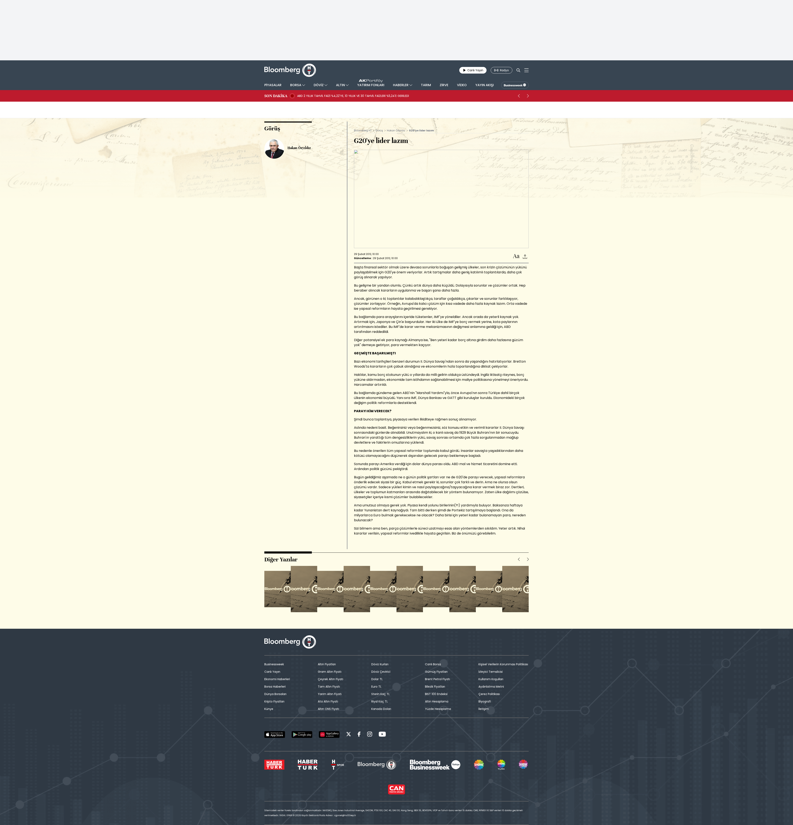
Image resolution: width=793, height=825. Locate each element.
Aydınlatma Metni (491, 687)
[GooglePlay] (302, 734)
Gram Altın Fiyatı (329, 672)
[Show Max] (524, 764)
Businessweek (274, 664)
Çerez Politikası (489, 694)
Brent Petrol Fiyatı (437, 679)
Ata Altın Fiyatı (328, 701)
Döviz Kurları (379, 664)
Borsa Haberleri (275, 687)
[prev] (518, 95)
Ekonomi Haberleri (277, 679)
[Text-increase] (516, 256)
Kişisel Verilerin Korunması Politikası (503, 664)
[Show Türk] (501, 764)
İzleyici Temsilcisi (490, 672)
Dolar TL (377, 679)
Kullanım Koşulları (490, 679)
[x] (348, 734)
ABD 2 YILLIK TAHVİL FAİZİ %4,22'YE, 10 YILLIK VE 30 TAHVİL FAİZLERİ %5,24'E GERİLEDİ (353, 96)
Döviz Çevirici (380, 672)
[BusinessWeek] (515, 85)
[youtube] (382, 734)
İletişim (483, 709)
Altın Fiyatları (327, 664)
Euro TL (376, 687)
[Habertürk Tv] (308, 764)
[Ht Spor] (337, 764)
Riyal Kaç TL (379, 701)
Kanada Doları (381, 709)
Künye (268, 709)
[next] (528, 95)
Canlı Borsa (433, 664)
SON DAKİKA (275, 96)
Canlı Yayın (272, 672)
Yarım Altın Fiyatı (330, 694)
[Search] (518, 70)
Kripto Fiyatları (274, 701)
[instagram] (369, 734)
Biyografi (484, 701)
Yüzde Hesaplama (438, 709)
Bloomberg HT (363, 130)
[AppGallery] (329, 734)
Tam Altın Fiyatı (329, 687)
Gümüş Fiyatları (436, 672)
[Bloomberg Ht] (377, 764)
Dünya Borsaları (275, 694)
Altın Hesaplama (436, 701)
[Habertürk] (274, 764)
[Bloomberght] (290, 70)
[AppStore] (274, 734)
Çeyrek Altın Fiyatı (330, 679)
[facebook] (359, 734)
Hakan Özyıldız (396, 130)
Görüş (379, 130)
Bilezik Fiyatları (435, 687)
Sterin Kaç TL (380, 694)
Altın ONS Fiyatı (328, 709)
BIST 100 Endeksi (436, 694)
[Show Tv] (479, 764)
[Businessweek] (435, 764)
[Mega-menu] (526, 70)
